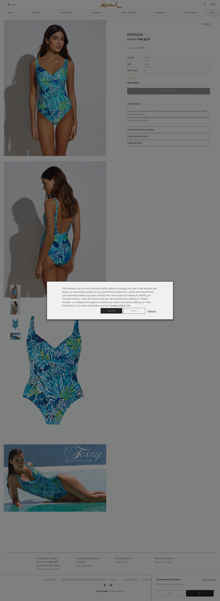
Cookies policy (117, 305)
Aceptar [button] (111, 311)
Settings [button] (152, 311)
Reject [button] (134, 311)
